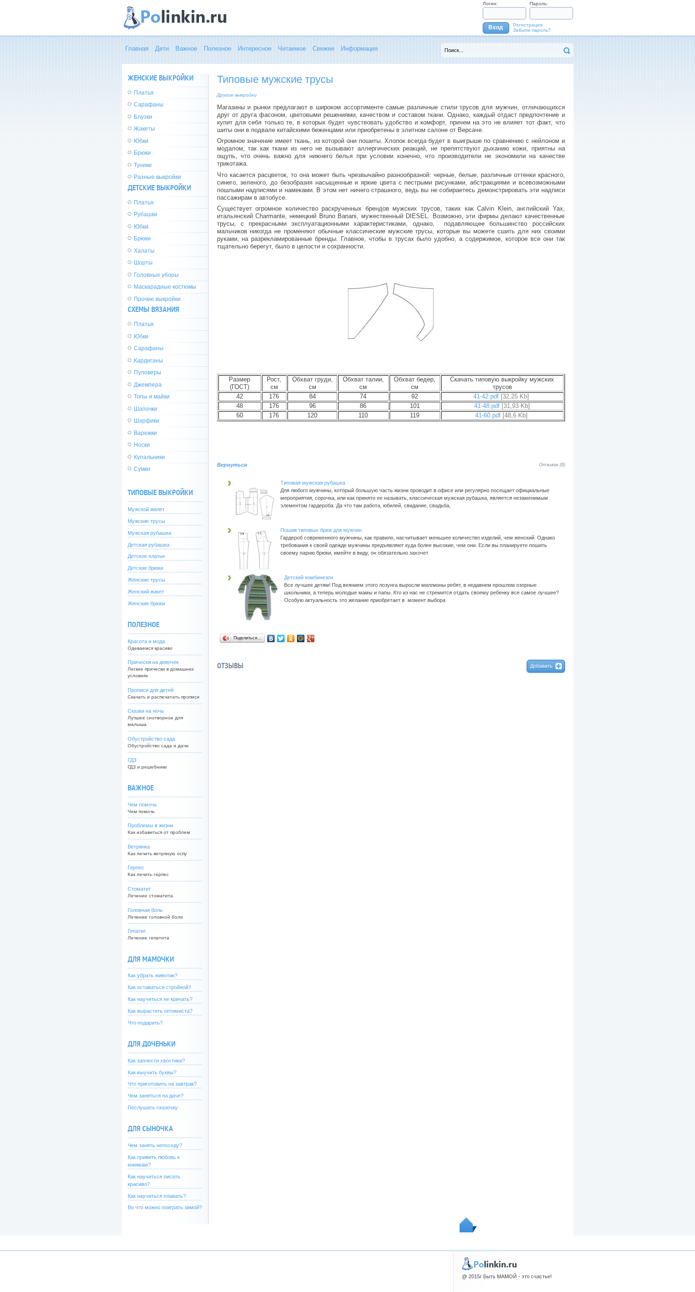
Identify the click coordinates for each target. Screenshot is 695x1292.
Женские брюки (146, 603)
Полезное (217, 48)
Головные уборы (156, 275)
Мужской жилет (146, 509)
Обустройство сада (151, 739)
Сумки (142, 469)
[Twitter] (281, 638)
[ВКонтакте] (271, 638)
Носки (142, 445)
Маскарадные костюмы (165, 286)
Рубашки (145, 214)
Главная (136, 48)
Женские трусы (146, 580)
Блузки (143, 117)
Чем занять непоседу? (155, 1145)
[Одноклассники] (291, 638)
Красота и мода (146, 641)
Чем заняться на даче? (155, 1095)
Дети (162, 48)
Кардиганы (148, 360)
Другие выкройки (237, 94)
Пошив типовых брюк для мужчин (321, 530)
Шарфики (146, 420)
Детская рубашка (148, 545)
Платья (144, 92)
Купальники (149, 457)
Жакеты (144, 128)
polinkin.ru (498, 1265)
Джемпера (148, 384)
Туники (143, 165)
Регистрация (527, 24)
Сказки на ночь (146, 711)
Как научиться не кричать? (160, 999)
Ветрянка (139, 847)
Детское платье (146, 556)
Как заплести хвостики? (156, 1060)
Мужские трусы (146, 521)
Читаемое (292, 48)
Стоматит (139, 889)
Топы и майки (152, 396)
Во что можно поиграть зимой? (165, 1207)
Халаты (144, 251)
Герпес (136, 867)
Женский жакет (146, 591)
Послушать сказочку (153, 1107)
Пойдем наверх (468, 1224)
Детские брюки (145, 568)
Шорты (143, 262)
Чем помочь (142, 804)
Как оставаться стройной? (159, 987)
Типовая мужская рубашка (312, 483)
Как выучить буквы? (152, 1072)
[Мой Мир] (301, 638)
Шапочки (145, 409)
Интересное (254, 48)
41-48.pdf (487, 406)
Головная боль (145, 910)
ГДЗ (132, 760)
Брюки (142, 153)
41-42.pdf (486, 396)
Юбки (141, 141)
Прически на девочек (153, 662)
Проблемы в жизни (150, 825)
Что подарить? (145, 1023)
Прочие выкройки (157, 299)
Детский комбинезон (308, 577)
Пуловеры (147, 372)
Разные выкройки (157, 177)
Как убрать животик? (152, 975)
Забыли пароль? (532, 30)
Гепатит (137, 931)
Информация (359, 48)
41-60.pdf (488, 415)
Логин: (490, 3)
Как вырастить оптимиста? (160, 1011)
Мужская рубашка (149, 533)
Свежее (323, 48)
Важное (186, 48)
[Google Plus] (311, 638)
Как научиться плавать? (157, 1196)
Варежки (145, 433)
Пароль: (539, 3)
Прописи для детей (151, 690)
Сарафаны (149, 104)
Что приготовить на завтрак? (162, 1084)
